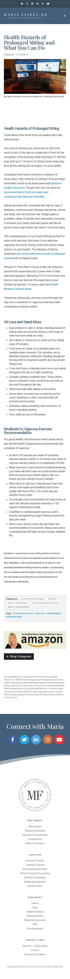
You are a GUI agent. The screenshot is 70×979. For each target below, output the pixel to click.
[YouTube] (48, 3)
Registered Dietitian (35, 830)
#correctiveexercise (23, 613)
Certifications (35, 839)
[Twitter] (32, 3)
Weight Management (18, 607)
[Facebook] (27, 3)
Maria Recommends (35, 920)
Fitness (52, 599)
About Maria (35, 826)
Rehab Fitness (35, 886)
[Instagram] (43, 3)
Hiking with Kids (35, 916)
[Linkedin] (37, 3)
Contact (35, 950)
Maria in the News (35, 843)
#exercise (40, 613)
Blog (35, 907)
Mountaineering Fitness (35, 869)
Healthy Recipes (35, 911)
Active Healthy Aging (32, 599)
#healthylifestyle (14, 617)
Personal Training (35, 860)
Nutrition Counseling (35, 877)
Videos (35, 903)
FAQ (35, 924)
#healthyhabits (54, 613)
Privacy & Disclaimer (35, 954)
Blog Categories (20, 656)
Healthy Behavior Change (45, 603)
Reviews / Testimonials (35, 946)
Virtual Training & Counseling (35, 873)
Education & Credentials (35, 835)
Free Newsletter (35, 928)
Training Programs (35, 865)
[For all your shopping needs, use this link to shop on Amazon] (35, 640)
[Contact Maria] (22, 3)
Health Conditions (17, 603)
